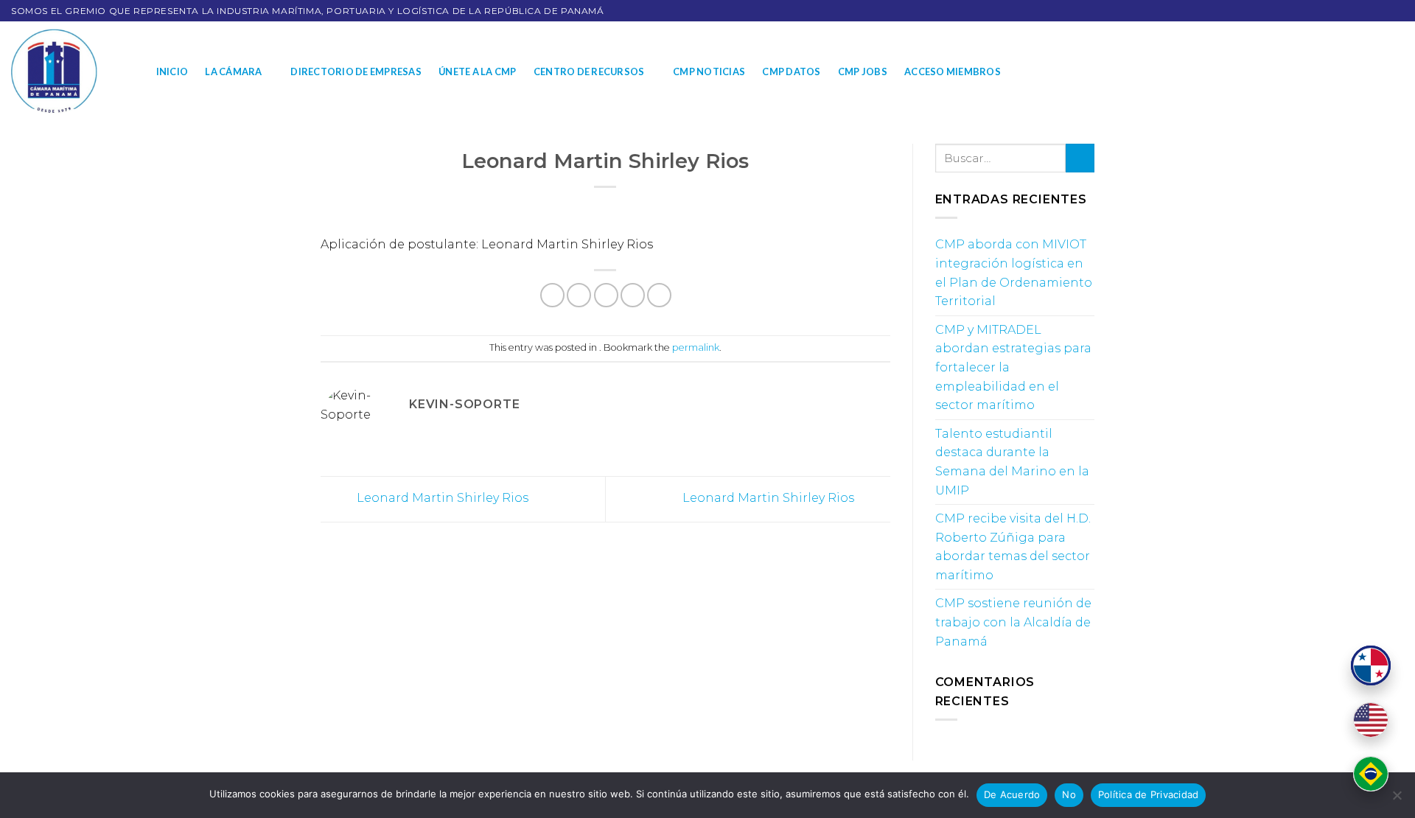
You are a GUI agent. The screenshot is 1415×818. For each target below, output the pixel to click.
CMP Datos (791, 71)
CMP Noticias (709, 71)
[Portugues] (1370, 773)
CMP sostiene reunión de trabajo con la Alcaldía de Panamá (1013, 622)
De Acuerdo (1012, 794)
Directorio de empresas (356, 71)
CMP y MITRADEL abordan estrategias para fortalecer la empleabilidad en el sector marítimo (1013, 367)
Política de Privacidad (1148, 794)
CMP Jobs (862, 71)
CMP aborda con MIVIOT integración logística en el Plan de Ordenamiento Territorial (1013, 272)
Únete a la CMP (478, 71)
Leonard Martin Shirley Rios (441, 499)
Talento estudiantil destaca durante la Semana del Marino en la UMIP (1012, 462)
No (1069, 794)
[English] (1370, 720)
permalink (695, 347)
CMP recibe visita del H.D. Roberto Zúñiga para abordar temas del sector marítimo (1013, 546)
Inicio (172, 71)
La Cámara (233, 71)
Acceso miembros (952, 71)
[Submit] (1080, 158)
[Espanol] (1370, 665)
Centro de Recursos (589, 71)
